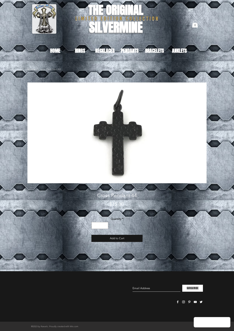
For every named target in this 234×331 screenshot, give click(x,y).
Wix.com (74, 326)
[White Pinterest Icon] (189, 302)
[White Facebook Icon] (178, 302)
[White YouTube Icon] (195, 302)
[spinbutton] (100, 225)
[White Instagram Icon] (183, 302)
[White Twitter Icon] (201, 302)
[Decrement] (94, 225)
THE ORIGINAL (115, 10)
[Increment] (105, 225)
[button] (195, 23)
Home (31, 69)
